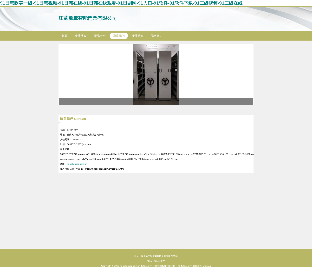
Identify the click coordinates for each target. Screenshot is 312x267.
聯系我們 (119, 35)
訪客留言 (157, 35)
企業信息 (138, 35)
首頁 (65, 35)
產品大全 (100, 35)
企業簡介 (81, 35)
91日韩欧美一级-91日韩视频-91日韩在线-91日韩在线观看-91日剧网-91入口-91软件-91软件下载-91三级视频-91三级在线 (121, 3)
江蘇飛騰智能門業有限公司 (87, 18)
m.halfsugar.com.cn (77, 164)
